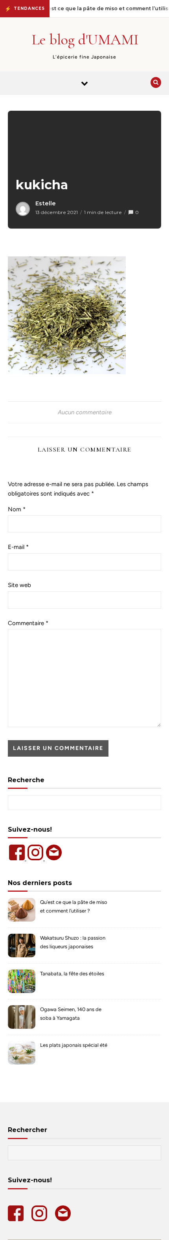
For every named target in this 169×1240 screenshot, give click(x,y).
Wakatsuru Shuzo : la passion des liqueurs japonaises (72, 942)
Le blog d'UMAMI (85, 40)
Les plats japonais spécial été (73, 1045)
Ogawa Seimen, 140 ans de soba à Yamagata (70, 1013)
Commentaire (28, 623)
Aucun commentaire (85, 412)
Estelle (45, 203)
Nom (17, 509)
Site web (19, 585)
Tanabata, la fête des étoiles (72, 974)
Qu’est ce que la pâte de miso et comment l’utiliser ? (73, 906)
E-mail (18, 547)
